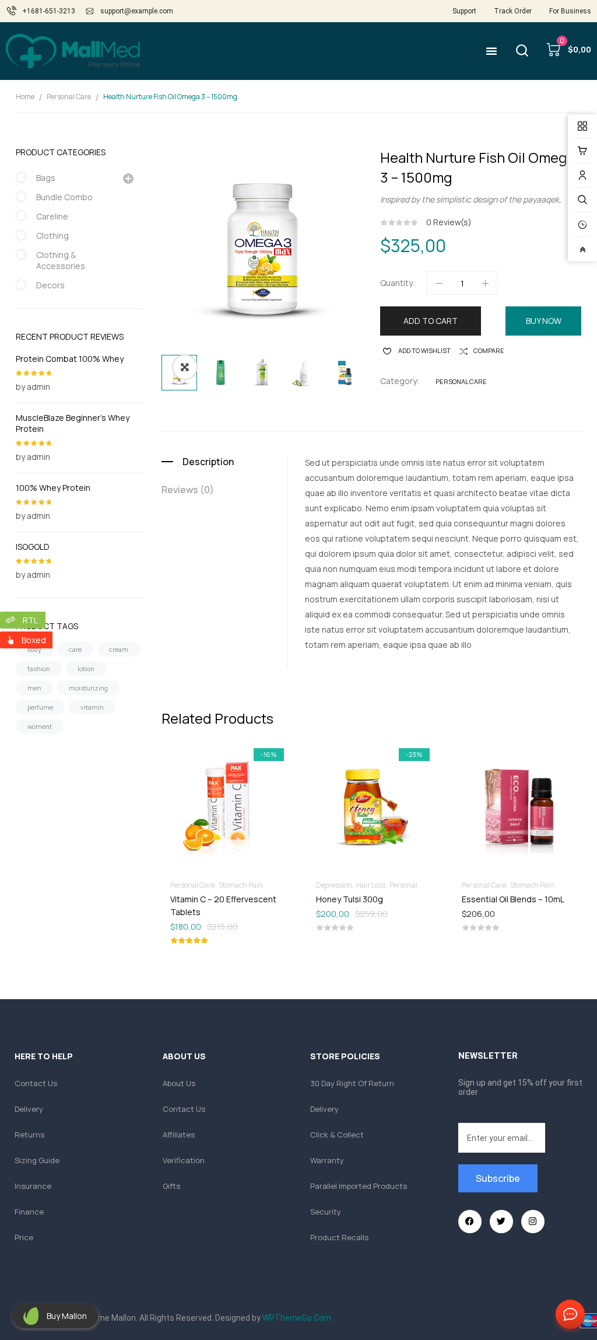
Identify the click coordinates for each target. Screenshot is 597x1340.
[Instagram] (533, 1221)
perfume (40, 707)
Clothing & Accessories (60, 260)
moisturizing (88, 687)
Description (208, 461)
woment (39, 726)
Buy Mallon (67, 1315)
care (75, 649)
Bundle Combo (64, 197)
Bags (45, 177)
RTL (30, 620)
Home (25, 97)
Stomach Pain (241, 885)
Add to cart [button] (225, 898)
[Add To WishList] (196, 773)
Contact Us (567, 1314)
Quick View (255, 773)
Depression (334, 885)
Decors (50, 285)
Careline (52, 216)
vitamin (92, 707)
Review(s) (449, 222)
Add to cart (430, 320)
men (34, 687)
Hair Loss (370, 885)
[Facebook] (470, 1221)
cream (118, 649)
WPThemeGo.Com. (297, 1317)
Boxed (34, 639)
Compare (488, 350)
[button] (491, 51)
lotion (86, 668)
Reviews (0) (187, 489)
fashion (38, 668)
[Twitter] (501, 1221)
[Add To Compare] (226, 773)
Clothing (52, 235)
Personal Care (69, 97)
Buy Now (543, 320)
